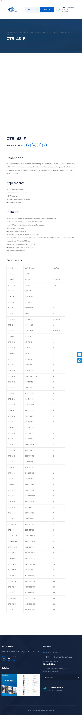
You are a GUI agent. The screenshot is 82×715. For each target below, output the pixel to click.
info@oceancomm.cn (53, 652)
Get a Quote (47, 9)
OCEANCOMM (50, 710)
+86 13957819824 (68, 8)
